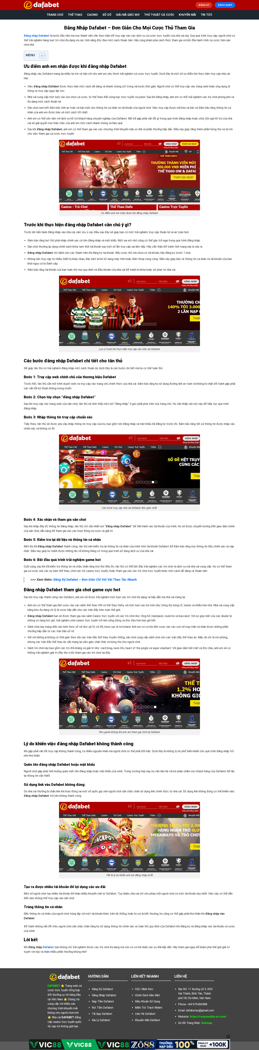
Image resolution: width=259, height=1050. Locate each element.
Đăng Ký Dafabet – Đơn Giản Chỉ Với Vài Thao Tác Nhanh (95, 580)
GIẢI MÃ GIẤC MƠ (128, 14)
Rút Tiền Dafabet (102, 1007)
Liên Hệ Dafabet (145, 1013)
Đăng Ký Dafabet (102, 989)
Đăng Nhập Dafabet (104, 995)
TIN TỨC (206, 14)
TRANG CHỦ (55, 14)
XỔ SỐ (107, 14)
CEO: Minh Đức (144, 989)
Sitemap (206, 1023)
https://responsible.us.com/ (208, 1016)
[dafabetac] (41, 5)
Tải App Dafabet (102, 1013)
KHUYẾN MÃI (187, 14)
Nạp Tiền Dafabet (103, 1001)
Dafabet (48, 947)
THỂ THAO (75, 14)
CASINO (92, 14)
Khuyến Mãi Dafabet (147, 1020)
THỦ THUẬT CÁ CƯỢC (159, 14)
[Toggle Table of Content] (41, 56)
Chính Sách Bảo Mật (147, 995)
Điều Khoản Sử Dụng (147, 1001)
